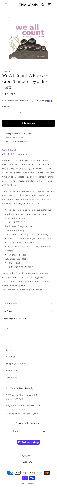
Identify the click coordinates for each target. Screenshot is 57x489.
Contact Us (11, 377)
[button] (6, 5)
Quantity (6, 106)
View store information (17, 141)
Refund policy (13, 370)
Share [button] (8, 328)
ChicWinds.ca (31, 483)
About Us (10, 356)
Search (9, 350)
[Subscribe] (43, 431)
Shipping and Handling (17, 363)
